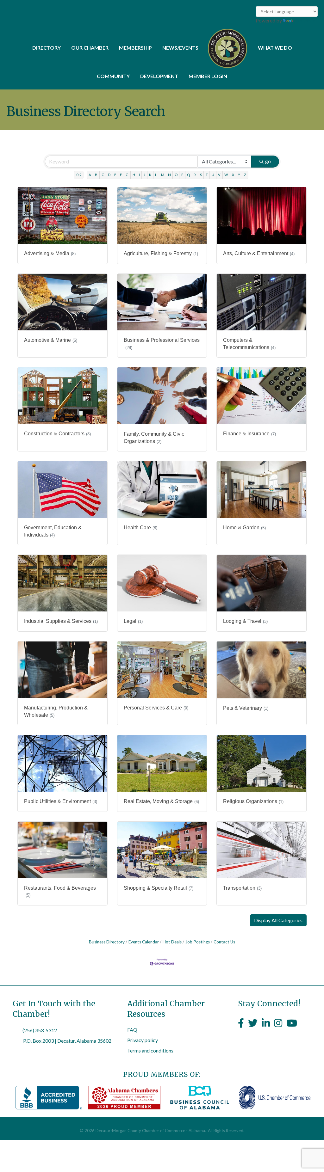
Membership (135, 48)
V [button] (219, 175)
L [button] (156, 175)
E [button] (115, 175)
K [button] (150, 175)
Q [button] (188, 175)
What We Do (275, 48)
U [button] (213, 175)
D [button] (109, 175)
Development (159, 76)
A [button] (90, 175)
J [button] (144, 175)
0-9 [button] (78, 175)
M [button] (162, 175)
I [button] (139, 175)
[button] (278, 920)
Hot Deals (172, 941)
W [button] (226, 175)
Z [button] (245, 175)
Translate (305, 20)
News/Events (180, 48)
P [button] (182, 175)
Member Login (208, 76)
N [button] (169, 175)
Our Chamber (90, 48)
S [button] (201, 175)
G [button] (127, 175)
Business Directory (107, 941)
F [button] (121, 175)
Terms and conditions (150, 1050)
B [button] (96, 175)
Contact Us (224, 941)
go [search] (268, 161)
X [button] (233, 175)
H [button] (134, 175)
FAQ (132, 1030)
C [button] (103, 175)
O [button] (176, 175)
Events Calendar (143, 941)
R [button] (195, 175)
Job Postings (197, 941)
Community (113, 76)
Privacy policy (142, 1040)
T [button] (207, 175)
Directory (46, 48)
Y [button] (239, 175)
